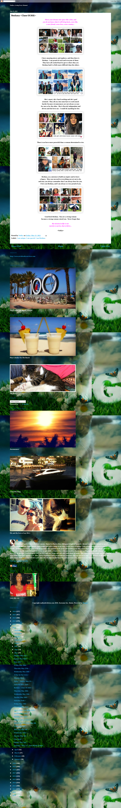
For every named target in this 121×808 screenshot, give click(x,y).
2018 (14, 770)
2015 (14, 779)
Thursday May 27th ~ (21, 668)
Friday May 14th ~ (20, 704)
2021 (14, 627)
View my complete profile (19, 561)
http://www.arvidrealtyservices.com (22, 256)
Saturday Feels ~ (20, 700)
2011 (14, 792)
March (17, 753)
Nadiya (20, 541)
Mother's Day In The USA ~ (24, 720)
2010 (14, 795)
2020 (14, 763)
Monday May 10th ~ (21, 717)
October (17, 637)
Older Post (105, 246)
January (17, 759)
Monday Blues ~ (19, 678)
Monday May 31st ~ (21, 655)
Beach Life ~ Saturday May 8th (25, 723)
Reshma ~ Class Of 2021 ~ (23, 688)
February (18, 756)
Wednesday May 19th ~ (22, 694)
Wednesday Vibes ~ (21, 733)
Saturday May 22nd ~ (21, 684)
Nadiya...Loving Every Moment (18, 5)
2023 (14, 621)
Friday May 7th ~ (20, 726)
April (16, 749)
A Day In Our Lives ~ (21, 675)
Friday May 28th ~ (20, 665)
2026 (14, 611)
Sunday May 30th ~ (21, 659)
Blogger (85, 603)
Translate (25, 404)
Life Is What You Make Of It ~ (25, 710)
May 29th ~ (18, 662)
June (16, 649)
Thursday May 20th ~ (21, 691)
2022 (14, 624)
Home (60, 246)
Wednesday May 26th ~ (22, 672)
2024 (14, 618)
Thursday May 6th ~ (21, 729)
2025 (14, 614)
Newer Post (16, 246)
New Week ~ (18, 739)
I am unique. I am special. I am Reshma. (31, 238)
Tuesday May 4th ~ (20, 736)
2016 (14, 776)
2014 (14, 782)
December (18, 630)
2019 (14, 766)
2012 (14, 789)
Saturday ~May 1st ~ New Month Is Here (28, 745)
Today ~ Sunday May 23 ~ (23, 681)
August (17, 643)
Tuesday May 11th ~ (21, 713)
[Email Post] (45, 235)
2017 (14, 773)
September (18, 640)
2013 (14, 786)
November (18, 633)
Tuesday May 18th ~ (21, 697)
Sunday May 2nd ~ (20, 742)
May (16, 653)
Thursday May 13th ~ (21, 707)
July (16, 646)
